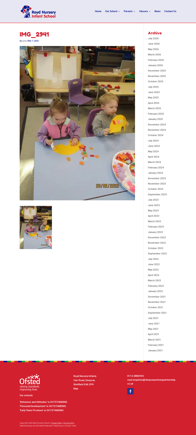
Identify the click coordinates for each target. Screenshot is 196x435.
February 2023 (156, 226)
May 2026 (153, 49)
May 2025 (153, 97)
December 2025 (157, 70)
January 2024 (155, 172)
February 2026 (156, 60)
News (158, 11)
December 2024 (157, 124)
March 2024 (154, 162)
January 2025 (155, 119)
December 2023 (157, 178)
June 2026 (154, 43)
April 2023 (153, 215)
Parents (128, 11)
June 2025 (154, 92)
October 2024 (155, 135)
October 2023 (155, 189)
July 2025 (153, 86)
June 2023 (154, 205)
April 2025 (153, 103)
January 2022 (155, 291)
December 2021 (157, 296)
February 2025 (156, 113)
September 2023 (157, 194)
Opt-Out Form (68, 423)
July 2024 (153, 140)
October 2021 (155, 307)
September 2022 (157, 253)
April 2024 (153, 156)
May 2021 (153, 328)
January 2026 (155, 65)
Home (98, 11)
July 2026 (153, 38)
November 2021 (157, 302)
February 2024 (156, 167)
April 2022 (153, 275)
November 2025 (157, 76)
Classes (143, 11)
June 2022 (154, 264)
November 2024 (157, 129)
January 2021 (155, 350)
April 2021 (153, 334)
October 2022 (155, 248)
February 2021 (156, 345)
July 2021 (153, 318)
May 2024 (153, 151)
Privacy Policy (56, 423)
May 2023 (153, 210)
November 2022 (157, 242)
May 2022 (153, 269)
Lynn (24, 41)
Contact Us (170, 11)
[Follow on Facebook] (130, 391)
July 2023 (153, 199)
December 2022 (157, 237)
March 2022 (154, 280)
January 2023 (155, 232)
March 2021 (154, 339)
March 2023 (154, 221)
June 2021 (154, 323)
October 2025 (155, 81)
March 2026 (154, 54)
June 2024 (154, 146)
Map (75, 388)
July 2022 (153, 259)
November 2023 (157, 183)
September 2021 (157, 312)
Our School (111, 11)
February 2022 (156, 285)
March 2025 (154, 108)
